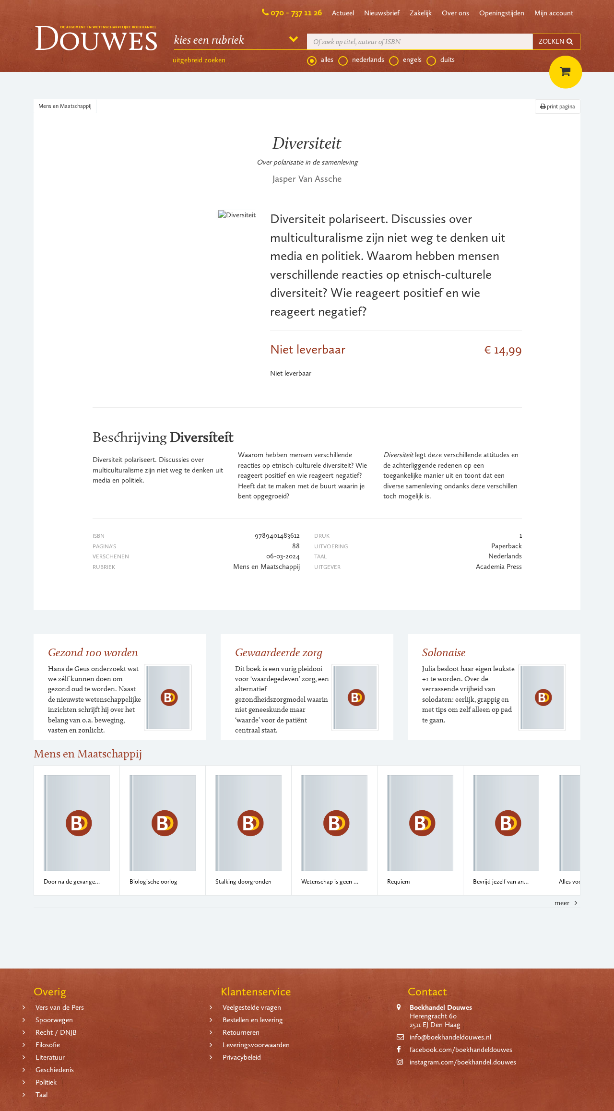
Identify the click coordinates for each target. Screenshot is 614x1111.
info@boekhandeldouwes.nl (450, 1037)
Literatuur (50, 1057)
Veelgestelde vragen (252, 1007)
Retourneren (241, 1032)
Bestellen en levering (253, 1020)
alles (327, 59)
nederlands (368, 59)
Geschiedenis (54, 1069)
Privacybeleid (242, 1057)
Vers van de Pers (59, 1007)
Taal (41, 1094)
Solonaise (444, 652)
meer (563, 902)
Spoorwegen (54, 1020)
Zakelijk (421, 13)
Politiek (46, 1082)
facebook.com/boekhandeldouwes (461, 1049)
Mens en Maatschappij (65, 106)
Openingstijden (501, 13)
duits (447, 59)
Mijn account (553, 13)
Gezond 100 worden (93, 652)
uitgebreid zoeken (199, 60)
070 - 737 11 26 (296, 12)
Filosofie (47, 1044)
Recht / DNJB (56, 1032)
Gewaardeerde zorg (278, 652)
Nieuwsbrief (382, 13)
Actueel (343, 13)
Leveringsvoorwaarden (256, 1044)
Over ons (455, 13)
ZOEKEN (552, 41)
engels (412, 59)
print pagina (560, 106)
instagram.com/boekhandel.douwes (463, 1062)
